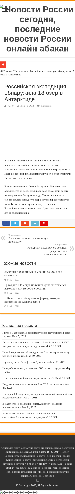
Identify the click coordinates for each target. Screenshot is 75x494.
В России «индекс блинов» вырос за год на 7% (28, 377)
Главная (7, 71)
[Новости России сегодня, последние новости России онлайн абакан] (37, 28)
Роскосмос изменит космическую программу (28, 238)
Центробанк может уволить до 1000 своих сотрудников (33, 368)
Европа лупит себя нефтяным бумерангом (26, 362)
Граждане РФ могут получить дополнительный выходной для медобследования (35, 286)
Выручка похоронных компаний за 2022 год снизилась (33, 384)
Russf (10, 106)
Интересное (21, 71)
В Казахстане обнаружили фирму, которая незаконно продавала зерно (32, 299)
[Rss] (37, 480)
